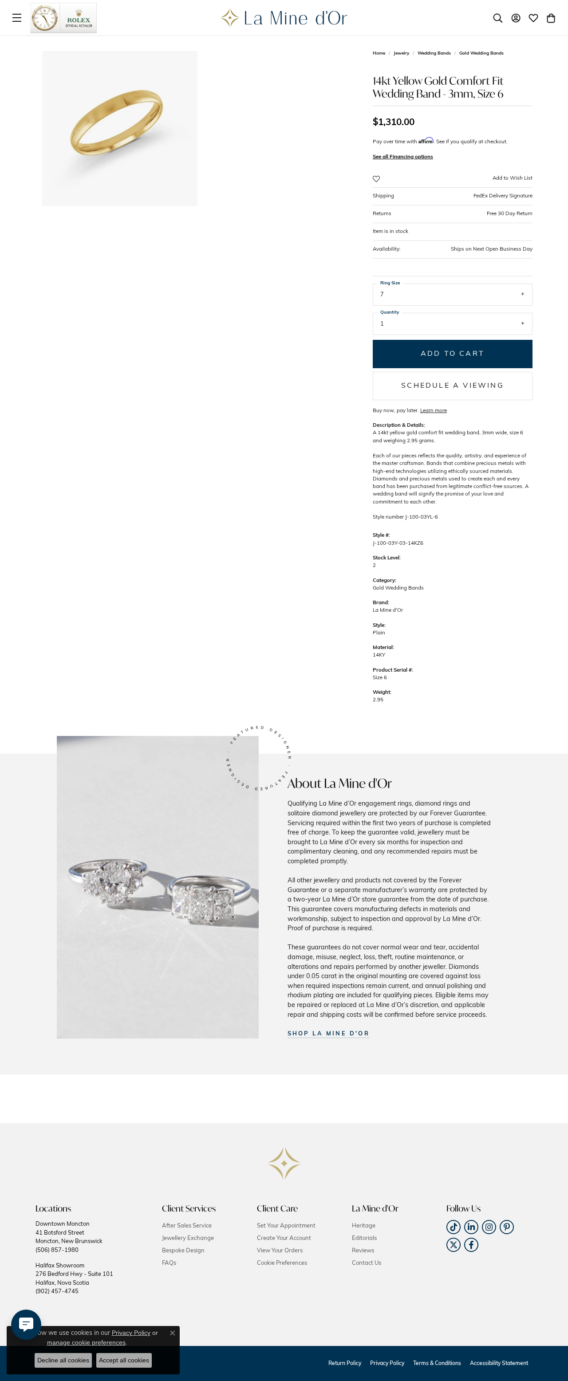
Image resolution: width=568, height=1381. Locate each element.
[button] (497, 17)
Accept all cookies (124, 1360)
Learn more (433, 410)
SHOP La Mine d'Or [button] (329, 1034)
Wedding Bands (434, 53)
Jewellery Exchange (188, 1238)
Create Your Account (284, 1238)
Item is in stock (390, 231)
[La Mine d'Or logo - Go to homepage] (284, 17)
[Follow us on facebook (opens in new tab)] (471, 1245)
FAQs (169, 1263)
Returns (452, 213)
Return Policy (344, 1363)
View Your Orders (280, 1251)
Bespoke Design (183, 1251)
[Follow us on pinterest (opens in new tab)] (507, 1227)
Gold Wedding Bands (481, 53)
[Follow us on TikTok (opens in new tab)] (453, 1227)
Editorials (364, 1238)
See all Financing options (403, 157)
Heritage (363, 1226)
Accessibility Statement (499, 1363)
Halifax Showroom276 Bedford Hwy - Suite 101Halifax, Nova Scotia (74, 1278)
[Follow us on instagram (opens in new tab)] (489, 1227)
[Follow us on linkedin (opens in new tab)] (471, 1227)
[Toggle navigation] (17, 18)
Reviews (363, 1251)
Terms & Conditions (437, 1363)
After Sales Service (187, 1226)
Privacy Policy (387, 1363)
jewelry (401, 53)
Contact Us (366, 1263)
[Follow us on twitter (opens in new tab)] (453, 1245)
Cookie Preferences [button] (282, 1263)
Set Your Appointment (286, 1226)
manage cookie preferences (86, 1342)
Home (379, 53)
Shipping (452, 196)
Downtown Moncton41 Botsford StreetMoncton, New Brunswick (69, 1237)
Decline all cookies (63, 1360)
